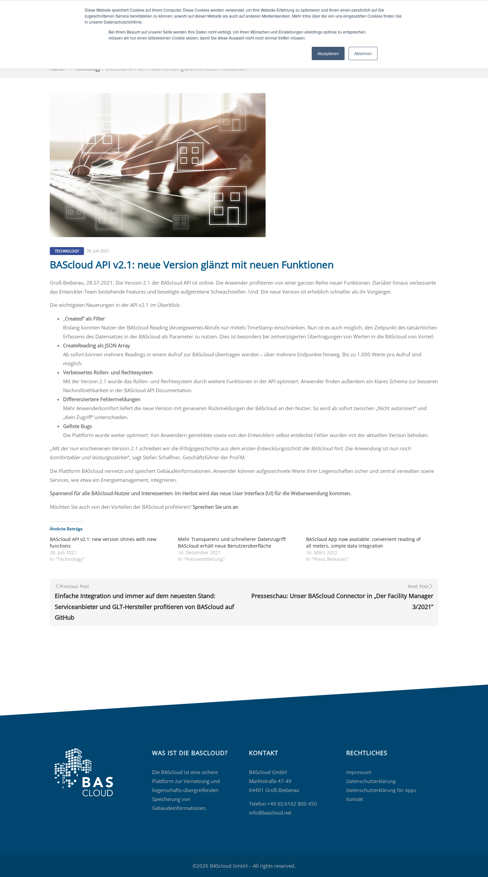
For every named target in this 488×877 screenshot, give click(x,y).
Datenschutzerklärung (371, 781)
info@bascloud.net (270, 812)
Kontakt (354, 799)
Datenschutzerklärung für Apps (381, 790)
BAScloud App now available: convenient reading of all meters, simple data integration (363, 542)
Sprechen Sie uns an (215, 506)
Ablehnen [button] (363, 53)
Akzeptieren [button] (328, 53)
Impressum (358, 772)
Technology (67, 250)
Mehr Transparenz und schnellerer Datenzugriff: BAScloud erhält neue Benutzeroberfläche (232, 542)
